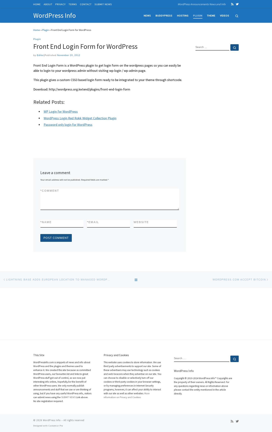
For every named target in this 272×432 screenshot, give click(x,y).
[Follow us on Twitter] (237, 4)
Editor (40, 55)
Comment (49, 190)
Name (46, 222)
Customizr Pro (55, 425)
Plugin (45, 30)
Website (141, 222)
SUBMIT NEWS (68, 397)
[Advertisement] (217, 113)
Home (36, 30)
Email (93, 222)
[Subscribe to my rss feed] (232, 4)
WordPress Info (52, 420)
